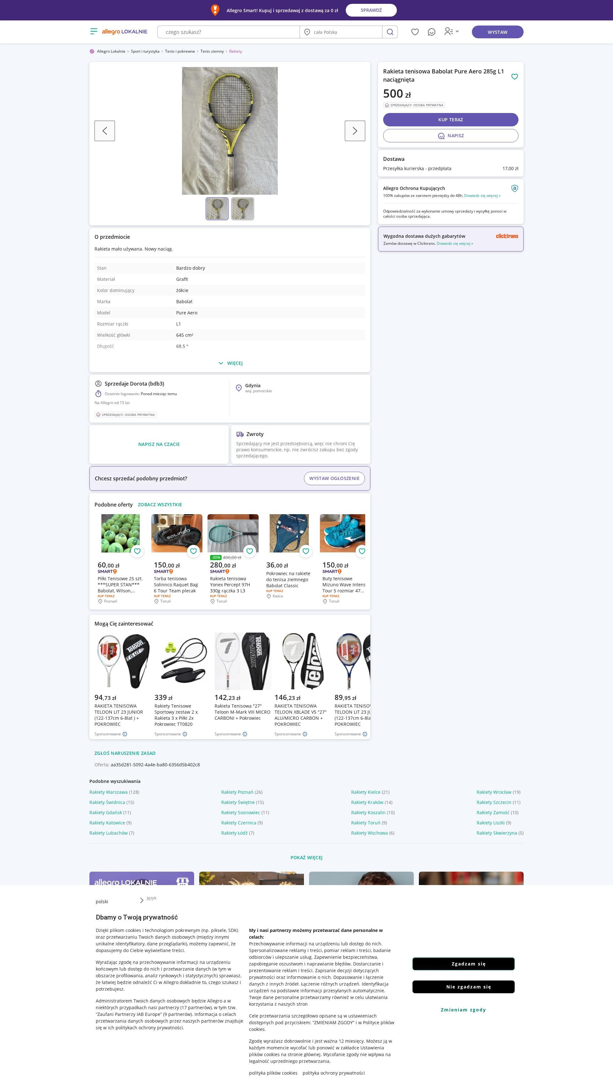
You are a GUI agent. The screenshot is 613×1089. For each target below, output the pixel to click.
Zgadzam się (469, 964)
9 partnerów (177, 1014)
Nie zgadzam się (468, 987)
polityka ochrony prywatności (334, 1073)
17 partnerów (196, 1007)
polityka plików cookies (273, 1073)
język (151, 897)
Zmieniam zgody (463, 1010)
